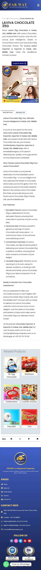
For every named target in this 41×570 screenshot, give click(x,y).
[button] (36, 68)
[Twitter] (21, 541)
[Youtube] (29, 541)
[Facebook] (12, 541)
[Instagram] (16, 541)
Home (4, 18)
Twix (29, 426)
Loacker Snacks (29, 401)
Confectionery (14, 18)
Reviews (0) (20, 112)
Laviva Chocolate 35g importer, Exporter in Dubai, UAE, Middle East (20, 136)
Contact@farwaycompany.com (17, 333)
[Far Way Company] (15, 5)
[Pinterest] (25, 541)
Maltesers (29, 374)
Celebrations (12, 401)
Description (8, 112)
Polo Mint (11, 426)
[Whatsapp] (6, 564)
